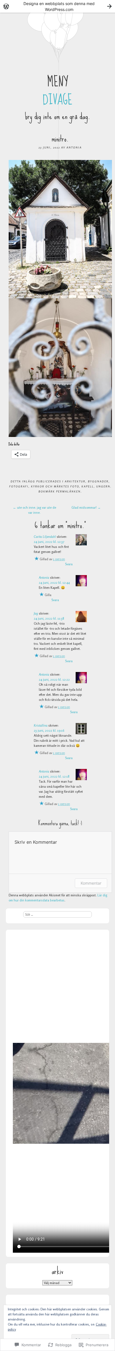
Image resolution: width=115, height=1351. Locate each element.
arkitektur (75, 481)
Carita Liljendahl (45, 536)
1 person (59, 559)
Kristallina (40, 725)
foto (74, 486)
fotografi (18, 486)
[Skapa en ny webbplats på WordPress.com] (57, 6)
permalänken (68, 491)
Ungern (103, 486)
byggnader (98, 481)
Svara (69, 564)
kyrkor (37, 486)
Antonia (74, 147)
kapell (88, 486)
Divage (57, 100)
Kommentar (91, 883)
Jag (36, 613)
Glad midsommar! (86, 507)
